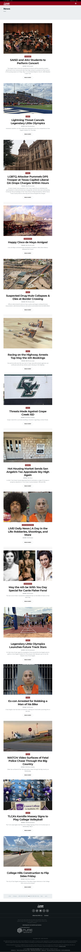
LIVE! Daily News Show (28, 525)
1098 (33, 896)
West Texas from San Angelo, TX (34, 948)
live (31, 477)
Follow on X (43, 950)
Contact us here (62, 946)
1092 (19, 896)
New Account (72, 0)
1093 (22, 896)
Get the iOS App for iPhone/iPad (53, 950)
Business (28, 465)
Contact (46, 915)
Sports (27, 116)
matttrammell (32, 417)
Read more (27, 77)
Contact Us (13, 950)
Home (4, 11)
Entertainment (28, 238)
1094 (24, 896)
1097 (31, 896)
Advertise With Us (37, 915)
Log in (76, 0)
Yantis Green (31, 245)
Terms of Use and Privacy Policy (23, 950)
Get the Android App (65, 950)
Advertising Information (36, 950)
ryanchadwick (32, 126)
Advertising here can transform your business (32, 925)
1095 (26, 896)
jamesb (31, 66)
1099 (35, 896)
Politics (27, 173)
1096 (29, 896)
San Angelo (27, 56)
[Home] (6, 3)
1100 (38, 896)
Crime (28, 292)
